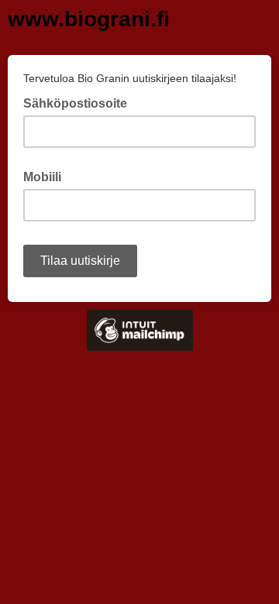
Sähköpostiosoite (79, 102)
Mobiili (42, 177)
